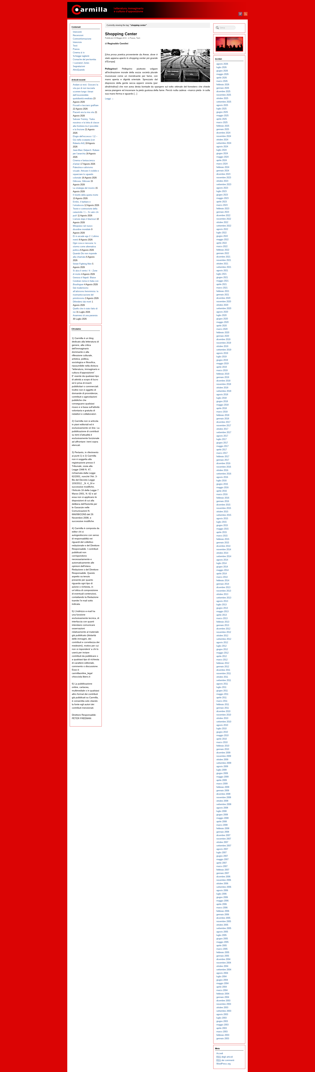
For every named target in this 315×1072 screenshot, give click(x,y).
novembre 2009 (223, 756)
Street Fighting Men (82, 264)
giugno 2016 (222, 484)
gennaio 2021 (222, 294)
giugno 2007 (222, 856)
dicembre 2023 (223, 174)
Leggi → (109, 98)
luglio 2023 (221, 191)
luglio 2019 (221, 356)
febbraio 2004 (222, 993)
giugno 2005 (222, 938)
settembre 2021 (223, 267)
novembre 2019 (223, 343)
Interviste (77, 42)
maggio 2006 (222, 900)
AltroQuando (79, 70)
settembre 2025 (223, 102)
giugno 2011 (222, 690)
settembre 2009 (223, 763)
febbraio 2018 (222, 415)
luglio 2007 (221, 852)
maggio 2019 (222, 363)
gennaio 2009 (222, 790)
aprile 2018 (221, 408)
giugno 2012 (222, 649)
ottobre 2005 (222, 925)
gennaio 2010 (222, 749)
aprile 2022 (221, 243)
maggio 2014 (222, 570)
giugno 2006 (222, 897)
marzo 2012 (222, 659)
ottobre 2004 (222, 966)
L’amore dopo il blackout (84, 219)
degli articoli (224, 1057)
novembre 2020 (223, 301)
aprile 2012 (221, 656)
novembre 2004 (223, 962)
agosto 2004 (222, 973)
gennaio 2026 (222, 88)
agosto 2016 (222, 477)
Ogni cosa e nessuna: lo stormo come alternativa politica (84, 246)
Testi (138, 38)
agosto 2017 (222, 436)
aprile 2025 (221, 119)
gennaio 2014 (222, 584)
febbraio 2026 (222, 84)
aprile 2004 (221, 987)
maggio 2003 (222, 1024)
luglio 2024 (221, 150)
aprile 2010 (221, 739)
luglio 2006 (221, 894)
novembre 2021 (223, 260)
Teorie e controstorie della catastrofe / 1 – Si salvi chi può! (85, 212)
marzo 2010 (222, 742)
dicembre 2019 (223, 339)
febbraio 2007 (222, 869)
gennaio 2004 (222, 997)
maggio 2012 (222, 653)
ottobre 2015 (222, 511)
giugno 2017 (222, 442)
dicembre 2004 (223, 959)
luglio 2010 (221, 728)
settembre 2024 (223, 143)
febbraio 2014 (222, 580)
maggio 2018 (222, 405)
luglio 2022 (221, 232)
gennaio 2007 (222, 873)
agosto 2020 (222, 312)
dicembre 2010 (223, 711)
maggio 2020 (222, 322)
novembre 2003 (223, 1004)
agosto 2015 (222, 518)
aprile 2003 (221, 1028)
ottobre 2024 (222, 139)
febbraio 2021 (222, 291)
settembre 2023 (223, 184)
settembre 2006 (223, 887)
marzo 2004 (222, 990)
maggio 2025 (222, 115)
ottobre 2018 (222, 387)
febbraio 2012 (222, 663)
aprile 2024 (221, 160)
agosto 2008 (222, 808)
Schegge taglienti (81, 56)
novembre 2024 (223, 136)
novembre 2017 (223, 425)
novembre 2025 (223, 95)
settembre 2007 (223, 845)
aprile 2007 (221, 863)
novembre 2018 (223, 384)
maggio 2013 (222, 611)
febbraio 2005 (222, 952)
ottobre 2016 (222, 470)
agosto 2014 (222, 560)
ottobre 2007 (222, 842)
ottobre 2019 (222, 346)
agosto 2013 (222, 601)
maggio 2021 (222, 281)
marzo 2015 (222, 535)
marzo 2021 (222, 287)
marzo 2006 (222, 907)
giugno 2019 (222, 360)
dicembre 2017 (223, 422)
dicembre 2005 (223, 918)
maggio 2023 (222, 198)
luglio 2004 (221, 976)
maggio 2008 (222, 818)
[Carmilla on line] (157, 10)
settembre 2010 (223, 721)
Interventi (77, 32)
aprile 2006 (221, 904)
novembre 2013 (223, 591)
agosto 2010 (222, 725)
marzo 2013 (222, 618)
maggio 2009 (222, 777)
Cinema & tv (79, 52)
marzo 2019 (222, 370)
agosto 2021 (222, 270)
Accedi (219, 1053)
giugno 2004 (222, 980)
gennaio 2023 (222, 212)
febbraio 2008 (222, 828)
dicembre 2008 (223, 794)
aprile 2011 (221, 697)
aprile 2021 (221, 284)
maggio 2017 (222, 446)
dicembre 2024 (223, 133)
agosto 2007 (222, 849)
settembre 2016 (223, 473)
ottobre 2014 (222, 553)
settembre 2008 (223, 804)
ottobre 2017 (222, 429)
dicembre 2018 (223, 380)
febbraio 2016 (222, 498)
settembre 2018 (223, 391)
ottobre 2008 (222, 801)
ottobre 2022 (222, 222)
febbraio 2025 (222, 126)
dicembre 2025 (223, 91)
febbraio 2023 (222, 208)
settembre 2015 (223, 515)
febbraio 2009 (222, 787)
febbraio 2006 (222, 911)
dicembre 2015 (223, 504)
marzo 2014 (222, 577)
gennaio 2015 (222, 542)
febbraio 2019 (222, 374)
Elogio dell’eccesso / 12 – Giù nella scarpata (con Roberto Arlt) (85, 139)
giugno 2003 (222, 1021)
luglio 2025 (221, 108)
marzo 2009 (222, 783)
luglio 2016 (221, 480)
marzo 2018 (222, 411)
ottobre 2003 (222, 1007)
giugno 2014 (222, 566)
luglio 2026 (221, 67)
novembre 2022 (223, 219)
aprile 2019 (221, 367)
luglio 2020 (221, 315)
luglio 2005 (221, 935)
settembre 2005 (223, 928)
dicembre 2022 (223, 215)
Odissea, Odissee (81, 181)
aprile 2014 (221, 573)
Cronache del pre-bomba (84, 59)
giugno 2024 (222, 153)
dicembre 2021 (223, 256)
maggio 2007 (222, 859)
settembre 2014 (223, 556)
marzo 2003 (222, 1031)
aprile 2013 (221, 615)
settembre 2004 (223, 969)
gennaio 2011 (222, 708)
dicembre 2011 (223, 670)
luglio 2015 (221, 522)
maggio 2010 (222, 735)
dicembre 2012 (223, 628)
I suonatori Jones (81, 63)
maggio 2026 (222, 74)
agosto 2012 (222, 642)
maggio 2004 (222, 983)
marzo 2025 (222, 122)
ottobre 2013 (222, 594)
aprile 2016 (221, 491)
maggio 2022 (222, 239)
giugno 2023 (222, 195)
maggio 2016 (222, 487)
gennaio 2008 (222, 832)
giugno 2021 (222, 277)
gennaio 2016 (222, 501)
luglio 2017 (221, 439)
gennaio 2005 (222, 956)
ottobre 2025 (222, 98)
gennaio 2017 (222, 460)
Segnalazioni (79, 66)
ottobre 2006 (222, 883)
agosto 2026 (222, 64)
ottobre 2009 (222, 759)
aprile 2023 (221, 201)
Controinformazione (82, 39)
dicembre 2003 (223, 1000)
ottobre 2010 (222, 718)
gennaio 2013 (222, 625)
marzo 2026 (222, 81)
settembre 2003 (223, 1011)
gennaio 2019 (222, 377)
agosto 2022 (222, 229)
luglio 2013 (221, 604)
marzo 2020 (222, 329)
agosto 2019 (222, 353)
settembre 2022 (223, 226)
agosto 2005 (222, 931)
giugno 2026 (222, 71)
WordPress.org (223, 1063)
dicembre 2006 (223, 876)
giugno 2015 (222, 525)
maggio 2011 (222, 694)
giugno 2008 (222, 814)
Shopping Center (121, 34)
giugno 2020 (222, 318)
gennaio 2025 (222, 129)
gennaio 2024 (222, 170)
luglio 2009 (221, 770)
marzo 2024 (222, 164)
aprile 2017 (221, 449)
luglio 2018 (221, 398)
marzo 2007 (222, 866)
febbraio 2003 (222, 1035)
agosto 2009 (222, 766)
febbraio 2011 (222, 704)
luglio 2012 (221, 646)
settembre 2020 (223, 308)
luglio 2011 (221, 687)
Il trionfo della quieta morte (85, 195)
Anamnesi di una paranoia (85, 315)
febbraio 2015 (222, 539)
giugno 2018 (222, 401)
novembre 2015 (223, 508)
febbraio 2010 (222, 746)
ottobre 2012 (222, 635)
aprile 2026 (221, 77)
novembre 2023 (223, 177)
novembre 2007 (223, 838)
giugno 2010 (222, 732)
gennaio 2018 (222, 418)
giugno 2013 (222, 608)
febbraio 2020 (222, 332)
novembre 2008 (223, 797)
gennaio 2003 (222, 1038)
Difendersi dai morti (82, 301)
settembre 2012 (223, 639)
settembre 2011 (223, 680)
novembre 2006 (223, 880)
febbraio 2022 (222, 250)
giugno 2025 (222, 112)
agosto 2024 (222, 146)
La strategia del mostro (84, 188)
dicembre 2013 (223, 587)
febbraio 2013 (222, 622)
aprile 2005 (221, 945)
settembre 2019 (223, 349)
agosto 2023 (222, 188)
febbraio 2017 (222, 456)
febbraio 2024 (222, 167)
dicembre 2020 (223, 298)
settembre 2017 (223, 432)
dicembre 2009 (223, 752)
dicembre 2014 (223, 546)
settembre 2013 (223, 597)
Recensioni (78, 35)
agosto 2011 (222, 684)
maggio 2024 (222, 157)
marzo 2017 (222, 453)
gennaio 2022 (222, 253)
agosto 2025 (222, 105)
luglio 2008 (221, 811)
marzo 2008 (222, 825)
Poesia (132, 38)
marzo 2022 (222, 246)
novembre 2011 (223, 673)
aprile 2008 (221, 821)
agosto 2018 (222, 394)
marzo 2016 (222, 494)
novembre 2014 (223, 549)
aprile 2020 (221, 325)
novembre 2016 (223, 467)
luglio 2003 (221, 1018)
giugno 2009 (222, 773)
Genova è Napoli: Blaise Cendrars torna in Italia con (85, 281)
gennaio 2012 (222, 666)
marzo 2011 (221, 701)
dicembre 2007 (223, 835)
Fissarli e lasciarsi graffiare (85, 105)
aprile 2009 (221, 780)
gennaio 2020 (222, 336)
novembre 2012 (223, 632)
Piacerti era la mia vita (83, 112)
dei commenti (225, 1060)
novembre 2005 (223, 921)
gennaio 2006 (222, 914)
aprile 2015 (221, 532)
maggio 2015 (222, 529)
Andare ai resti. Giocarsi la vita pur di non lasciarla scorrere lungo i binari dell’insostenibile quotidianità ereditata (85, 91)
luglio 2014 (221, 563)
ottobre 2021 (222, 263)
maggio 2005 (222, 942)
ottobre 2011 (222, 677)
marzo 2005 (222, 949)
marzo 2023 (222, 205)
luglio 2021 (221, 274)
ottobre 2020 (222, 305)
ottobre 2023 (222, 181)
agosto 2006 (222, 890)
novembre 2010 (223, 715)
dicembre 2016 (223, 463)
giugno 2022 (222, 236)
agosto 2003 (222, 1014)
